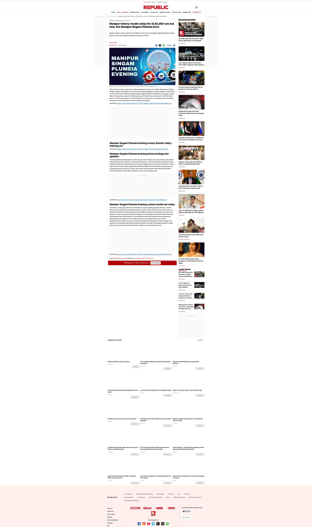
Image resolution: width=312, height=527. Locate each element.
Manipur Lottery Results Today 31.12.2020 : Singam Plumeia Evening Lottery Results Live (144, 254)
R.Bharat (154, 2)
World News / (114, 16)
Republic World (147, 2)
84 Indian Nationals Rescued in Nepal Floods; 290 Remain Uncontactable (191, 40)
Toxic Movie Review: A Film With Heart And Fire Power (191, 236)
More (197, 12)
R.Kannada (164, 2)
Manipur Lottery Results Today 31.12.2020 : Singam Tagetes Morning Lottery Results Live (144, 103)
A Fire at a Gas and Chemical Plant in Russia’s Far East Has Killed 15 (191, 88)
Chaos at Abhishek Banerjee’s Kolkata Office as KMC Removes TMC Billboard (191, 211)
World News (113, 45)
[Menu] (196, 7)
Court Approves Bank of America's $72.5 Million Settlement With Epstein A (191, 64)
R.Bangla (159, 2)
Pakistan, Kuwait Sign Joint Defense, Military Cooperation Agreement (190, 163)
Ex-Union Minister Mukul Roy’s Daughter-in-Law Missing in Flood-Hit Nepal (191, 261)
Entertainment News (184, 239)
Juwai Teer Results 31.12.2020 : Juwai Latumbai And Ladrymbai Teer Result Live (141, 200)
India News (181, 142)
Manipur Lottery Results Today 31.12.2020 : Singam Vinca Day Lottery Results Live (142, 149)
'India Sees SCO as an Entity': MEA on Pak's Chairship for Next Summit (191, 187)
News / (109, 16)
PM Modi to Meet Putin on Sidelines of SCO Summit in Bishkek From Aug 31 (191, 139)
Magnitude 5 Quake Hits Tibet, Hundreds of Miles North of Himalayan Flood (191, 113)
